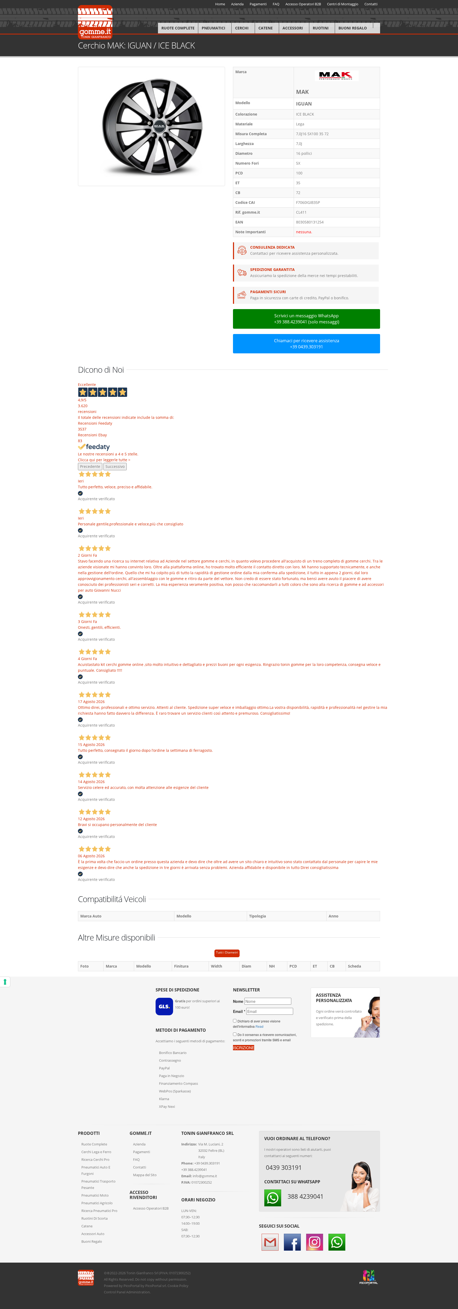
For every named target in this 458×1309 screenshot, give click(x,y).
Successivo (115, 466)
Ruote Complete (178, 27)
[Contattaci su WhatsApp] (450, 949)
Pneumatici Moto (95, 1195)
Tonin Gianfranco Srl (142, 1273)
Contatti (139, 1167)
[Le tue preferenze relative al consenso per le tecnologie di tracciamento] (5, 982)
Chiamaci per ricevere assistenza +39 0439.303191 (306, 344)
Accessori (293, 27)
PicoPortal (132, 1285)
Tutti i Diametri (227, 952)
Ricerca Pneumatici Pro (99, 1210)
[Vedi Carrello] (376, 25)
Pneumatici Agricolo (97, 1203)
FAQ (136, 1159)
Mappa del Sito (145, 1174)
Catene (265, 27)
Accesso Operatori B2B (151, 1208)
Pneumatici (213, 27)
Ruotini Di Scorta (94, 1218)
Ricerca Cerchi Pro (95, 1159)
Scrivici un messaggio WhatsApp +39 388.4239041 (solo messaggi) (306, 319)
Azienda (139, 1144)
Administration (138, 1292)
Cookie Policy (178, 1285)
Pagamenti (141, 1151)
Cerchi (242, 27)
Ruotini (321, 27)
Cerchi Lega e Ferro (96, 1151)
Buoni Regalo (352, 27)
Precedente (90, 466)
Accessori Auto (92, 1233)
